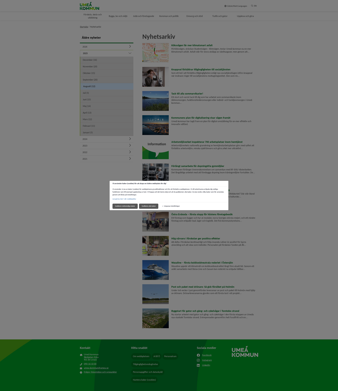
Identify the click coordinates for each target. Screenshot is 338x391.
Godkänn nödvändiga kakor (125, 206)
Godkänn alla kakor (149, 206)
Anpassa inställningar (172, 206)
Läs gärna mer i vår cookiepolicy (124, 199)
